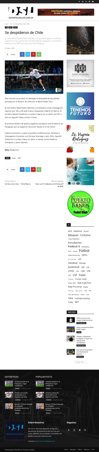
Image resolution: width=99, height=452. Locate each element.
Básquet (73, 235)
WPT (19, 158)
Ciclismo (85, 235)
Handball (73, 263)
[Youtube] (92, 1)
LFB (87, 267)
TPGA (82, 295)
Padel (15, 27)
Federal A (74, 246)
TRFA (70, 298)
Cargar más (80, 362)
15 (11, 24)
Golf (79, 259)
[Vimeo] (89, 1)
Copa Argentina (73, 239)
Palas (10, 27)
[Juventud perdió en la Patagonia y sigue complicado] (9, 384)
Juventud (73, 267)
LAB (82, 267)
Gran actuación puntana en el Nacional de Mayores (84, 352)
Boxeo (86, 231)
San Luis (71, 291)
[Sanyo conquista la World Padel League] (71, 329)
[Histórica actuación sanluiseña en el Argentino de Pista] (9, 395)
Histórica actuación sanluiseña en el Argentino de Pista (21, 395)
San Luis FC (78, 291)
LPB (88, 271)
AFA (70, 231)
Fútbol (84, 250)
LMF (83, 271)
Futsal (75, 251)
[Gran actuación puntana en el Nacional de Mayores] (71, 352)
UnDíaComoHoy (82, 298)
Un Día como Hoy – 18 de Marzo (18, 184)
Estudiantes (75, 242)
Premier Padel (81, 279)
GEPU (84, 255)
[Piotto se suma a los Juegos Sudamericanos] (71, 320)
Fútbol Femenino (74, 255)
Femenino (85, 247)
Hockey (82, 263)
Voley (70, 302)
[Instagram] (82, 1)
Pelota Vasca (81, 345)
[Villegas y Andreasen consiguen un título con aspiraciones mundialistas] (71, 338)
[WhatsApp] (38, 54)
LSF (75, 275)
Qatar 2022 (72, 283)
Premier (71, 279)
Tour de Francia (73, 295)
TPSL (87, 295)
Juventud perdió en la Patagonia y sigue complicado (22, 384)
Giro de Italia (72, 259)
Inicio (6, 24)
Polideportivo (81, 323)
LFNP (77, 271)
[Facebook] (79, 1)
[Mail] (80, 430)
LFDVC (71, 271)
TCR (85, 291)
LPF (69, 275)
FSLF (69, 251)
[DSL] (21, 12)
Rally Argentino (84, 283)
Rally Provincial (75, 286)
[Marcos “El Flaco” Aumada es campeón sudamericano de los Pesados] (9, 406)
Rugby (85, 287)
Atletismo (78, 231)
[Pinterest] (33, 54)
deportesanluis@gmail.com (45, 441)
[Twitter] (86, 1)
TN (89, 290)
